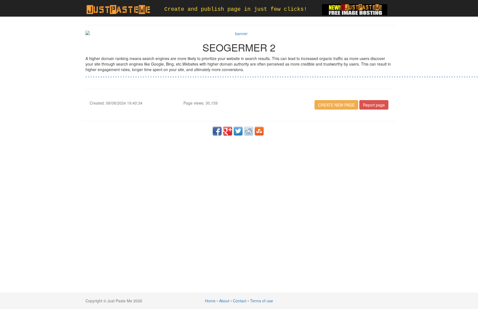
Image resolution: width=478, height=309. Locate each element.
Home (210, 300)
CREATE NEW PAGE (336, 105)
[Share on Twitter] (238, 131)
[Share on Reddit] (248, 131)
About (224, 300)
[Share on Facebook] (217, 131)
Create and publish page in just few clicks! (235, 9)
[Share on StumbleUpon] (259, 131)
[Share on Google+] (227, 131)
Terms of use (261, 300)
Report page (374, 105)
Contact (239, 300)
